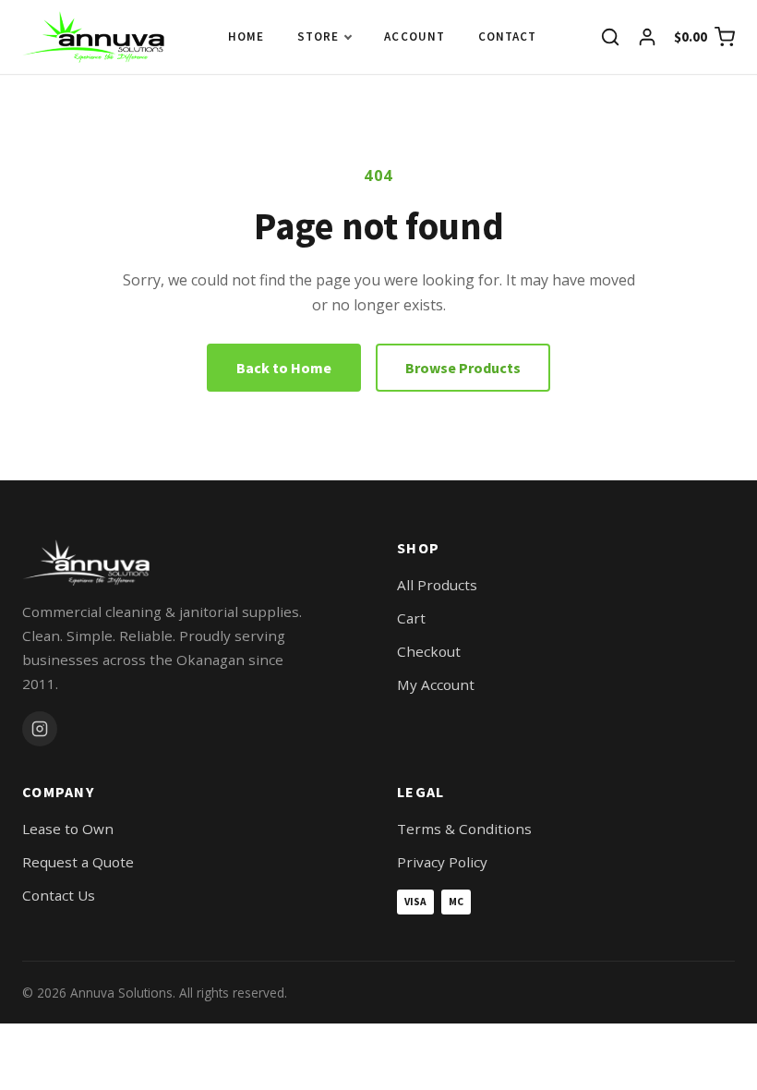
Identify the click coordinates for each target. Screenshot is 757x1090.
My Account (436, 684)
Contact (507, 36)
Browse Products (463, 367)
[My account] (647, 37)
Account (414, 36)
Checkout (429, 651)
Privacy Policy (442, 862)
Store (318, 36)
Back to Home (283, 367)
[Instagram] (39, 728)
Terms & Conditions (464, 828)
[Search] (610, 37)
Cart (411, 618)
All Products (437, 584)
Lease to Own (68, 828)
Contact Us (58, 895)
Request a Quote (78, 862)
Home (246, 36)
